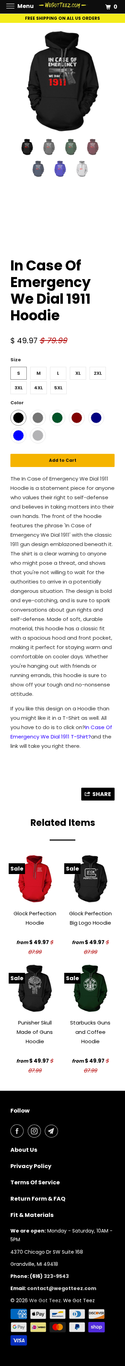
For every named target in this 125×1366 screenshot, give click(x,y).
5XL (58, 387)
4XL (38, 387)
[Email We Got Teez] (53, 1131)
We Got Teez (45, 1300)
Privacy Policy (30, 1166)
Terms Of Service (35, 1182)
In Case (95, 727)
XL (78, 373)
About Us (23, 1150)
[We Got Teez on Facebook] (18, 1131)
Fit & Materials (31, 1215)
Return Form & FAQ (37, 1199)
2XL (98, 373)
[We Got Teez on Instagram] (36, 1131)
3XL (19, 387)
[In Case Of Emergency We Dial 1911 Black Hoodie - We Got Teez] (62, 81)
